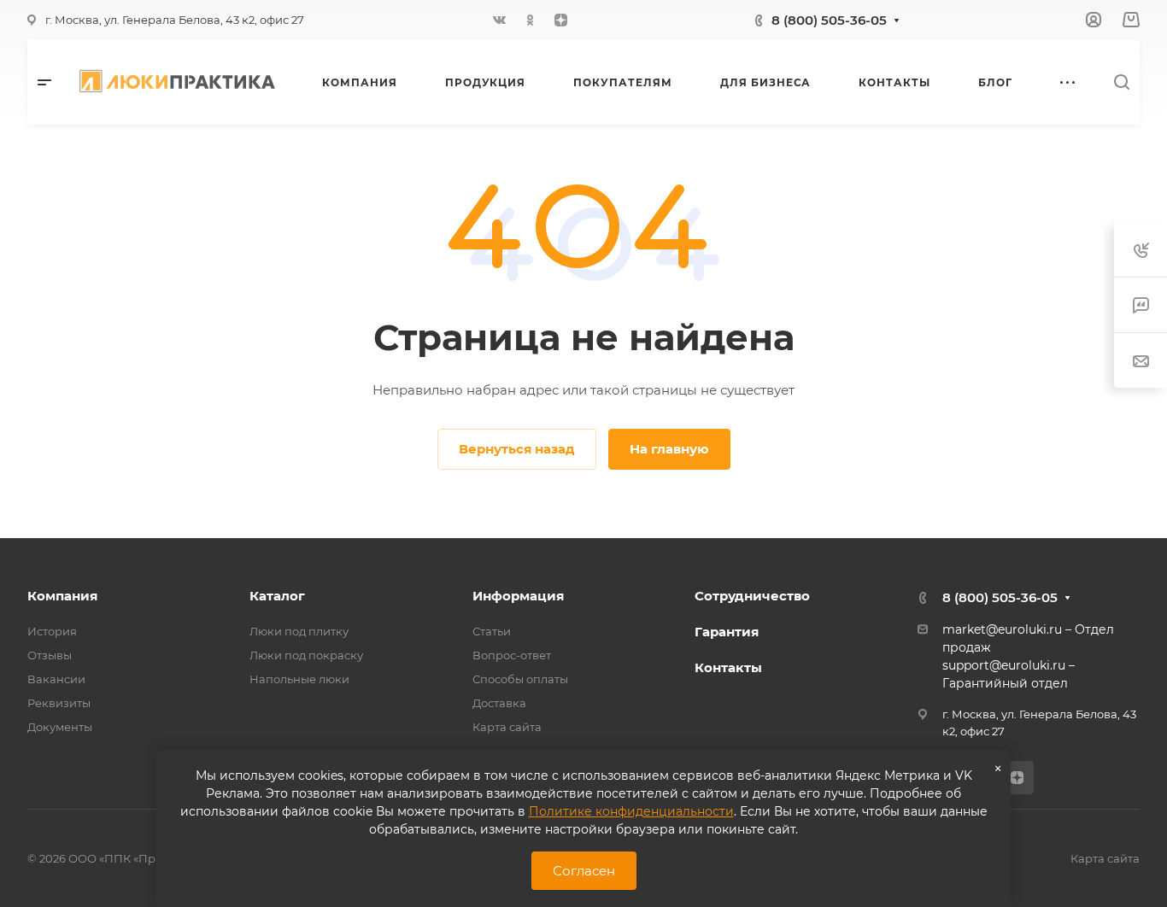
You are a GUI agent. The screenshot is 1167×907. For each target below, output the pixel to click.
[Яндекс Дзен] (560, 19)
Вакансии (56, 679)
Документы (59, 727)
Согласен (584, 871)
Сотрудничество (752, 596)
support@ (971, 665)
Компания (62, 596)
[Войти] (1093, 20)
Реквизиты (59, 703)
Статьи (491, 631)
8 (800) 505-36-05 (829, 20)
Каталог (277, 596)
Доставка (499, 703)
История (52, 631)
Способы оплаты (520, 679)
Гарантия (727, 631)
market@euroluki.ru (1002, 629)
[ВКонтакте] (498, 19)
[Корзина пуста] (1131, 20)
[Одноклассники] (529, 19)
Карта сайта (507, 727)
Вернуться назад (517, 449)
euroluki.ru (1033, 665)
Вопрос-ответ (511, 655)
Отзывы (49, 655)
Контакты (728, 667)
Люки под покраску (306, 655)
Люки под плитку (299, 631)
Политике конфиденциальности (631, 811)
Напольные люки (299, 679)
